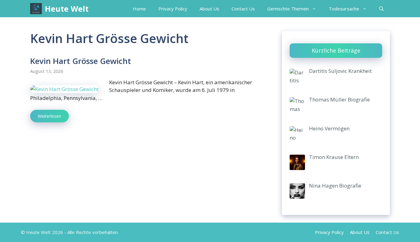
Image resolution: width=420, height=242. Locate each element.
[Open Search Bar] (381, 8)
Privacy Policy (172, 9)
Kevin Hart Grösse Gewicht (80, 60)
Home (139, 9)
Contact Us (243, 9)
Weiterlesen (49, 116)
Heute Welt (67, 8)
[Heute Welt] (36, 8)
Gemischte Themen (288, 9)
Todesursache (344, 9)
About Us (209, 9)
